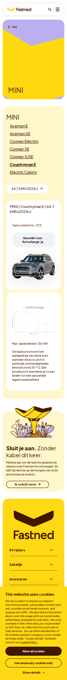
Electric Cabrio (23, 172)
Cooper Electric (24, 141)
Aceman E (19, 125)
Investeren (18, 579)
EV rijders (17, 550)
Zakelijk (15, 564)
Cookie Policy (28, 642)
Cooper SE (19, 148)
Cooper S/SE (21, 156)
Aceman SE (20, 133)
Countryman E (23, 164)
